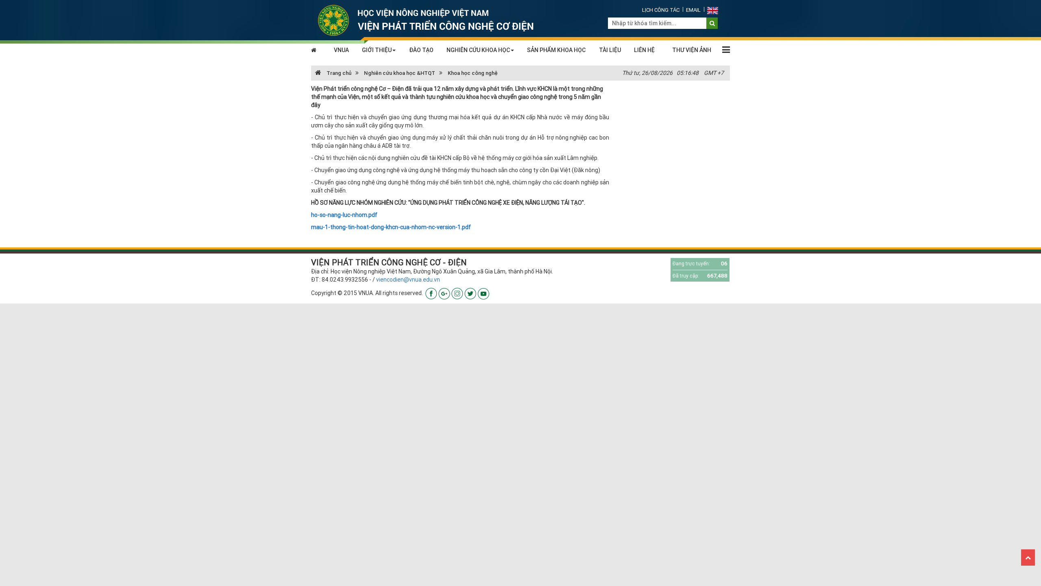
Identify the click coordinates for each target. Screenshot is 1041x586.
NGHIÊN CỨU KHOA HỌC (478, 50)
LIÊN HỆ (644, 50)
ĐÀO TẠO (421, 50)
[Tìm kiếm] (712, 23)
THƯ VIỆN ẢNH (691, 50)
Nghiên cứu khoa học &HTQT (399, 73)
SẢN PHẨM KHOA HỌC (556, 50)
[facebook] (431, 293)
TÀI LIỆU (610, 50)
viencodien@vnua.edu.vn (408, 279)
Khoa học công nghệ (473, 73)
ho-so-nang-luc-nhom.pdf (344, 215)
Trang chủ (338, 73)
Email (693, 10)
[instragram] (457, 293)
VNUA (341, 50)
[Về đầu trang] (1028, 557)
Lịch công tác (660, 10)
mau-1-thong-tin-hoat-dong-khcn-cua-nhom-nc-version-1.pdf (391, 227)
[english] (712, 10)
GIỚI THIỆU (377, 50)
